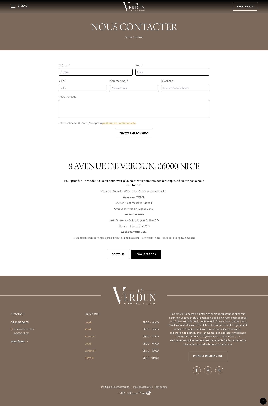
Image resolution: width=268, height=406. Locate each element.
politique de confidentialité (119, 123)
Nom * (139, 65)
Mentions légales (142, 387)
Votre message (67, 96)
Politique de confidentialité (115, 387)
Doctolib (118, 254)
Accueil (128, 37)
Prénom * (64, 65)
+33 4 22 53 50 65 (145, 254)
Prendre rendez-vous (208, 356)
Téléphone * (168, 80)
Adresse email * (119, 80)
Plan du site (161, 387)
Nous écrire (17, 341)
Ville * (62, 80)
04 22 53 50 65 (20, 322)
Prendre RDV (245, 6)
